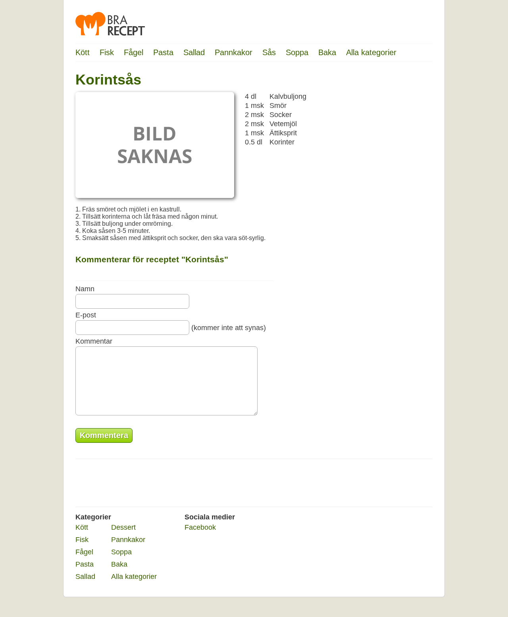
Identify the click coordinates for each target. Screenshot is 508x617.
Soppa (297, 52)
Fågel (133, 52)
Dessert (123, 527)
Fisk (107, 52)
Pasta (163, 52)
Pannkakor (233, 52)
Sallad (194, 52)
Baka (327, 52)
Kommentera (104, 435)
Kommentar (93, 341)
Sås (269, 52)
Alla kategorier (371, 52)
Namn (84, 289)
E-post (85, 315)
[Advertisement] (401, 192)
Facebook (200, 527)
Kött (82, 52)
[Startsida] (110, 24)
